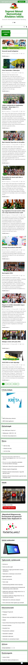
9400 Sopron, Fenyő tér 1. (10, 430)
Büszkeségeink (11, 359)
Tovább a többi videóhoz (9, 507)
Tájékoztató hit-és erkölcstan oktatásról (11, 599)
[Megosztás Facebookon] (22, 663)
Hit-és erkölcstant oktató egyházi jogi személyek (13, 602)
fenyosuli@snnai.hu (12, 435)
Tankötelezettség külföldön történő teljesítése (13, 584)
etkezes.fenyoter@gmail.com (9, 458)
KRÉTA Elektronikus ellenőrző (9, 418)
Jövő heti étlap (7, 451)
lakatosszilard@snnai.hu (13, 660)
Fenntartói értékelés (7, 625)
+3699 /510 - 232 (12, 433)
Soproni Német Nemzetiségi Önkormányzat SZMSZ (14, 622)
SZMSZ (4, 620)
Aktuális (5, 47)
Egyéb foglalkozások (7, 576)
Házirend (5, 614)
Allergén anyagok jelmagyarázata (10, 469)
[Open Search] (24, 26)
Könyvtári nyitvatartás (7, 579)
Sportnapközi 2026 (7, 273)
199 (15, 384)
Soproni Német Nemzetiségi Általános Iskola (14, 14)
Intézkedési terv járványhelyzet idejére (11, 639)
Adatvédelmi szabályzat (8, 633)
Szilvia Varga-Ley (6, 53)
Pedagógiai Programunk (8, 612)
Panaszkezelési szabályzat (8, 631)
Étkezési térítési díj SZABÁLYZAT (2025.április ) (13, 617)
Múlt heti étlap (7, 445)
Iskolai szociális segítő (8, 567)
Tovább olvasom (5, 56)
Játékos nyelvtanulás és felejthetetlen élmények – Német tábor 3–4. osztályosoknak (12, 107)
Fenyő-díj (17, 359)
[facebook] (13, 22)
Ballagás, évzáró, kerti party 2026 (11, 341)
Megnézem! (21, 1)
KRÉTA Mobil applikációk (8, 421)
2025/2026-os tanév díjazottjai (10, 362)
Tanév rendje (5, 582)
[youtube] (15, 22)
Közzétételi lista (6, 628)
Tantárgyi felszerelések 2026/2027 (12, 247)
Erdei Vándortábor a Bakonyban (11, 70)
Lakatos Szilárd (6, 344)
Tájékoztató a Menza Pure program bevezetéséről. (13, 466)
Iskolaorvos (5, 564)
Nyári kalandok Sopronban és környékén (13, 142)
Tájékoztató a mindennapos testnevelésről (12, 573)
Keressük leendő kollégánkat (10, 51)
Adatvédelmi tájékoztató (8, 636)
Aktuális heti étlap (7, 448)
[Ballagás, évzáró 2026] (14, 495)
